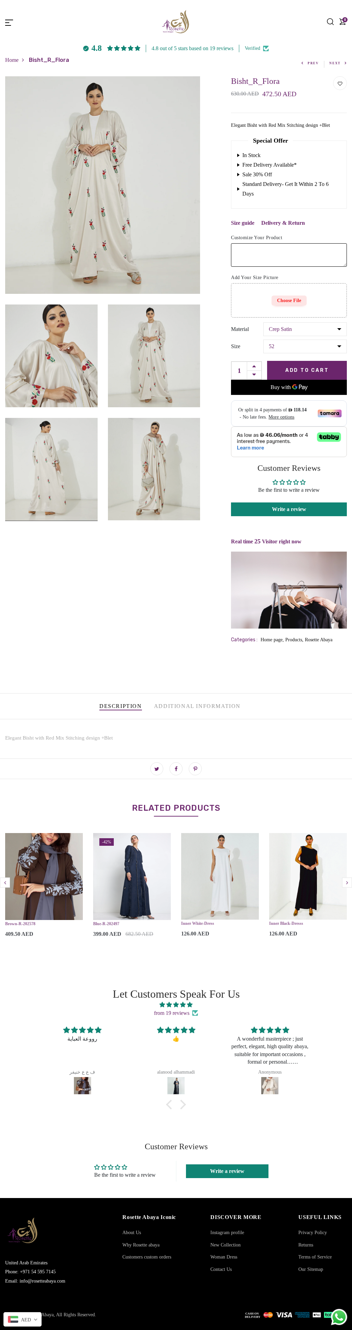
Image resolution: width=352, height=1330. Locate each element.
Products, (295, 639)
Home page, (273, 639)
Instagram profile (227, 1232)
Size (235, 346)
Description (120, 706)
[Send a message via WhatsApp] (339, 1317)
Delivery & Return (283, 223)
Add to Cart (307, 370)
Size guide (242, 223)
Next (335, 63)
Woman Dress (223, 1257)
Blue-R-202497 (106, 923)
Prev (313, 63)
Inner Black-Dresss (286, 923)
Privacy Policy (312, 1232)
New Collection (225, 1245)
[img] (176, 1004)
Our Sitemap (310, 1269)
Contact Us (221, 1269)
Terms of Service (315, 1257)
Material (240, 329)
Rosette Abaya (318, 639)
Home (12, 60)
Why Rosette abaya (141, 1245)
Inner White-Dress (197, 923)
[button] (171, 1104)
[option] (44, 891)
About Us (131, 1232)
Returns (305, 1245)
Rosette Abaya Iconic (149, 1217)
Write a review (289, 509)
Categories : (244, 640)
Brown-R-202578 (20, 923)
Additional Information (197, 706)
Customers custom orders (146, 1257)
